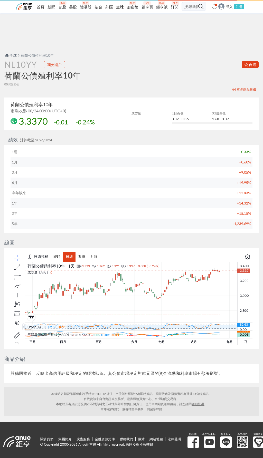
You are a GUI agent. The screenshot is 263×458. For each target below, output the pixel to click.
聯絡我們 (126, 439)
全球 (13, 55)
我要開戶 (54, 64)
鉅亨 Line (226, 442)
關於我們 (46, 439)
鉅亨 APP (242, 442)
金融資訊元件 (105, 439)
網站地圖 (156, 439)
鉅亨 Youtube (209, 442)
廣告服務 (83, 439)
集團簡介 (65, 439)
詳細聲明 (198, 404)
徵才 (141, 439)
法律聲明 (174, 439)
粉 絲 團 (193, 442)
